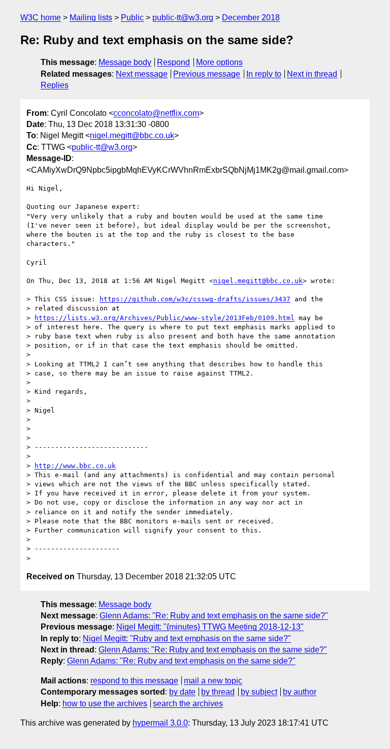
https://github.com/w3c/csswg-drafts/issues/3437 (195, 299)
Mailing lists (91, 17)
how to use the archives (104, 703)
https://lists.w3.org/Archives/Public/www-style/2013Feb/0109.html (165, 318)
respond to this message (134, 680)
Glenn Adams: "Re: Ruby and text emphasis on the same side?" (214, 615)
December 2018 (251, 17)
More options (219, 62)
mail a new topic (213, 680)
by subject (259, 692)
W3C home (40, 17)
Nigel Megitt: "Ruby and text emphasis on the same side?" (187, 638)
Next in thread (312, 74)
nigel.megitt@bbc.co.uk (132, 135)
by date (182, 692)
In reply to (263, 74)
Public (132, 17)
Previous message (206, 74)
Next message (142, 74)
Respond (173, 62)
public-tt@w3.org (182, 17)
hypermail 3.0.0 (160, 723)
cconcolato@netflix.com (156, 113)
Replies (55, 85)
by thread (218, 692)
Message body (125, 62)
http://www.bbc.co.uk (75, 466)
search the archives (188, 703)
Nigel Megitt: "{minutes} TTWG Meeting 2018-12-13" (210, 626)
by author (299, 692)
